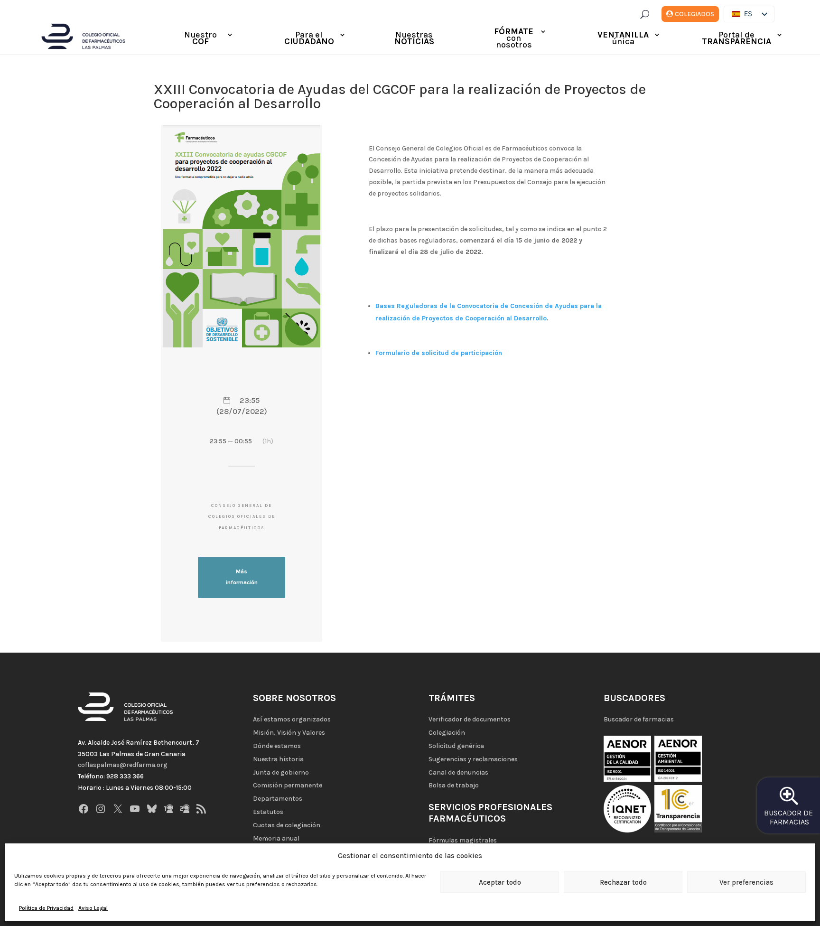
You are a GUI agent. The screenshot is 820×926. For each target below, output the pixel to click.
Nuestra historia (278, 759)
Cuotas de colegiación (286, 825)
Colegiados (694, 14)
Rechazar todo (623, 882)
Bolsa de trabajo (454, 785)
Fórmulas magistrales (463, 840)
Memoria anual (276, 838)
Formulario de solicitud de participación (438, 353)
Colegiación (447, 733)
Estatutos (268, 812)
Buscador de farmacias (639, 719)
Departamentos (277, 799)
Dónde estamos (277, 746)
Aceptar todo (500, 882)
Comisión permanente (287, 785)
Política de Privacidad (46, 908)
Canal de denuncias (458, 772)
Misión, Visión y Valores (289, 733)
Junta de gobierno (281, 772)
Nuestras (414, 39)
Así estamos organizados (292, 719)
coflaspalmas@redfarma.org (123, 765)
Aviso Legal (93, 908)
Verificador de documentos (470, 719)
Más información (242, 577)
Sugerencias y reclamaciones (473, 759)
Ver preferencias (746, 882)
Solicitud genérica (456, 746)
